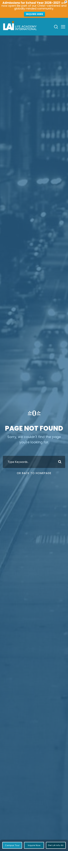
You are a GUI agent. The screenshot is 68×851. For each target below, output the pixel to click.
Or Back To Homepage (34, 473)
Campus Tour (12, 845)
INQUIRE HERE (34, 14)
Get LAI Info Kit (55, 845)
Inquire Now (34, 845)
